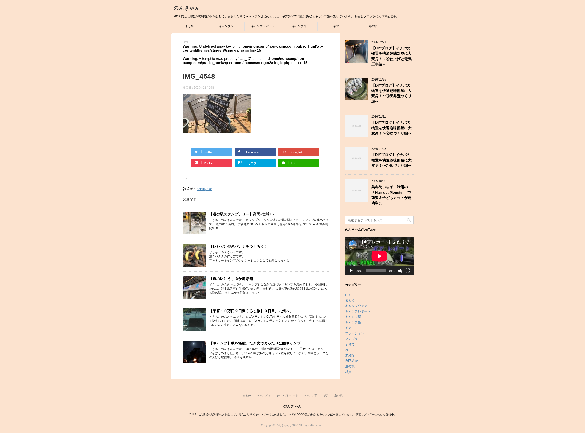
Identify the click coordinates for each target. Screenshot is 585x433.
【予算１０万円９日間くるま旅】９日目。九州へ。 (251, 311)
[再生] (351, 270)
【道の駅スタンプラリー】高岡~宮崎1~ (241, 214)
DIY (347, 295)
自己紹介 (351, 361)
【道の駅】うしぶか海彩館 (231, 279)
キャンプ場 (226, 26)
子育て (350, 344)
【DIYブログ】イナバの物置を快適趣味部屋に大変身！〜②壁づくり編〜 (391, 128)
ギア (336, 26)
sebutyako (204, 189)
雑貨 (348, 372)
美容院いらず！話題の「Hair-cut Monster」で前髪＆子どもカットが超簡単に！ (391, 195)
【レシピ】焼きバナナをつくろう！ (238, 246)
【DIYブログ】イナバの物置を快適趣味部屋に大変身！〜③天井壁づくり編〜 (391, 93)
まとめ (189, 26)
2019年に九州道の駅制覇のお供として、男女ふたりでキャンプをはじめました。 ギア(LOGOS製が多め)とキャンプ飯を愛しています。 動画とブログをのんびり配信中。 (292, 414)
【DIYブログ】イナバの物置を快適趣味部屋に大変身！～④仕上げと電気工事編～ (391, 56)
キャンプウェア (356, 306)
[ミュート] (400, 270)
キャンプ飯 (299, 26)
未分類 (350, 355)
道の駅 (372, 26)
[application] (379, 256)
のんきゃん (187, 8)
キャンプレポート (263, 26)
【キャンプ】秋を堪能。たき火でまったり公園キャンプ (254, 343)
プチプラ (351, 339)
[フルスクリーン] (407, 270)
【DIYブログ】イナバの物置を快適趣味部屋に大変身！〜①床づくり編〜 (391, 160)
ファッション (354, 333)
